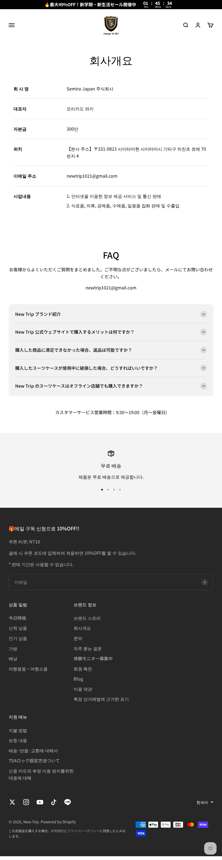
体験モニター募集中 (93, 658)
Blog (78, 678)
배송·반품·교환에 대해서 (33, 750)
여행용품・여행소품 (28, 668)
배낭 (13, 658)
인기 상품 (18, 638)
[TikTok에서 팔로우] (53, 802)
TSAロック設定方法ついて (34, 760)
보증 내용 (18, 740)
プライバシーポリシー (83, 830)
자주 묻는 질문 (88, 648)
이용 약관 (83, 689)
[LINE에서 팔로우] (67, 802)
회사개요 (82, 628)
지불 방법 (18, 730)
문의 (78, 638)
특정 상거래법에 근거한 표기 (101, 699)
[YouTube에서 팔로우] (40, 802)
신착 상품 (18, 628)
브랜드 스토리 (87, 618)
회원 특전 (83, 668)
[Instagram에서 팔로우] (26, 802)
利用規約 (57, 830)
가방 (13, 648)
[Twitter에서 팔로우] (12, 802)
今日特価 (17, 618)
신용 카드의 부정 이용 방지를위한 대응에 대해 (41, 774)
